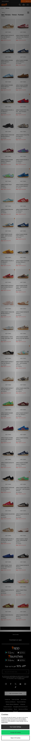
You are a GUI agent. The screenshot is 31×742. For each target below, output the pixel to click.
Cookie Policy (4, 722)
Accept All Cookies (15, 732)
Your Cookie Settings (15, 727)
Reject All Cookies (15, 738)
